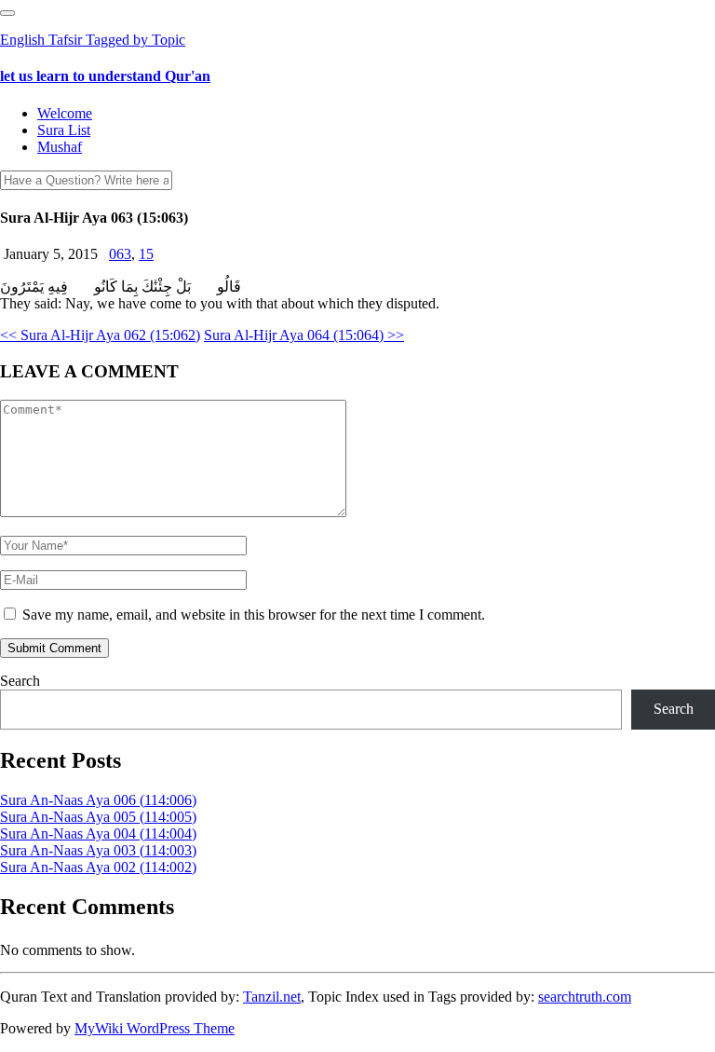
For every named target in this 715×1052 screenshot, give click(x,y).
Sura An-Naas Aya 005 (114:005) (98, 817)
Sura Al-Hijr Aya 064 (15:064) (304, 335)
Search (20, 681)
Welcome (64, 113)
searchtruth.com (584, 996)
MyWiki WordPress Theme (154, 1028)
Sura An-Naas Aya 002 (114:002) (98, 867)
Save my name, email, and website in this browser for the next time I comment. (253, 614)
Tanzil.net (272, 996)
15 (146, 254)
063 (120, 254)
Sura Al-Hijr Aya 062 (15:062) (100, 335)
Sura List (63, 130)
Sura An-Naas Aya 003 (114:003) (98, 850)
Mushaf (59, 147)
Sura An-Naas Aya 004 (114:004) (98, 833)
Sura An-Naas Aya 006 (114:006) (98, 800)
